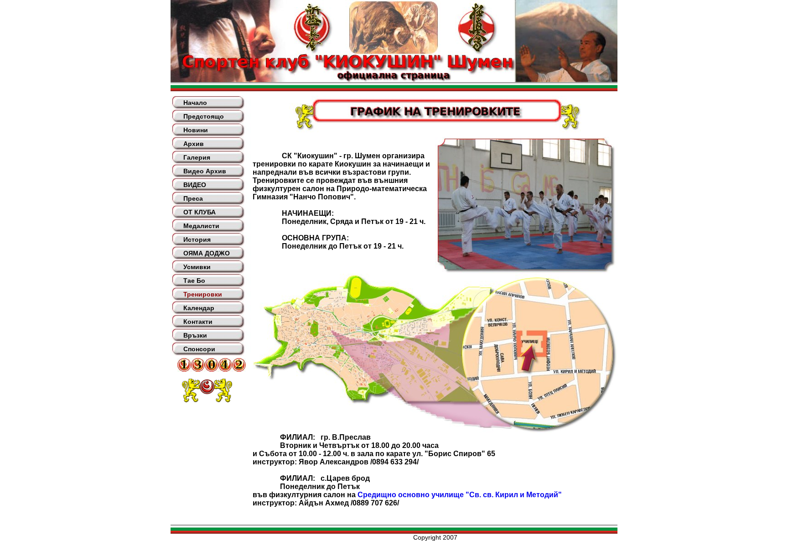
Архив (193, 143)
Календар (198, 308)
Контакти (198, 321)
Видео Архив (204, 171)
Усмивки (197, 266)
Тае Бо (194, 280)
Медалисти (201, 225)
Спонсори (199, 349)
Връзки (195, 335)
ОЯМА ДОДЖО (206, 253)
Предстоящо (203, 116)
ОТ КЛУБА (199, 212)
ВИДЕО (194, 184)
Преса (193, 198)
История (197, 239)
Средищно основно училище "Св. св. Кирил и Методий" (460, 495)
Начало (195, 102)
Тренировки (202, 294)
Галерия (196, 157)
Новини (195, 130)
